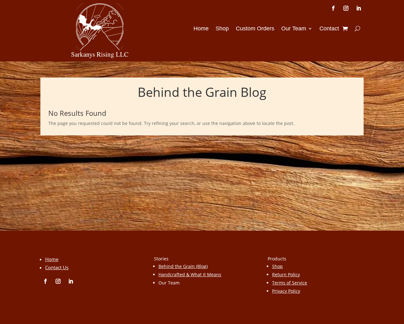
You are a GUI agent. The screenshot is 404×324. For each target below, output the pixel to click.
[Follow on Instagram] (346, 8)
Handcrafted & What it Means (189, 274)
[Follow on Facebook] (333, 8)
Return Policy (286, 274)
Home (201, 29)
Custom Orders (255, 29)
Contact (329, 29)
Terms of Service (289, 283)
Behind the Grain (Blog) (183, 266)
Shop (222, 29)
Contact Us (56, 267)
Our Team (293, 29)
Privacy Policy (286, 291)
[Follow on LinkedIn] (359, 8)
